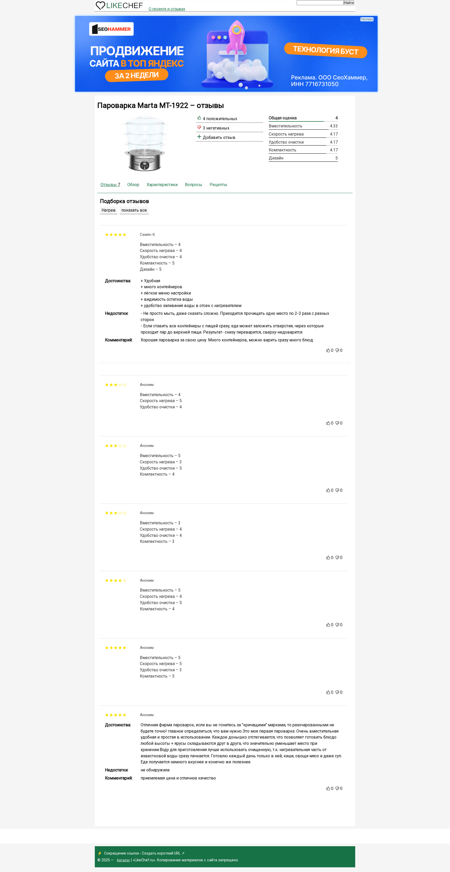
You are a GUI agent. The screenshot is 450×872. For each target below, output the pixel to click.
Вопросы (193, 184)
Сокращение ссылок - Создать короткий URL (142, 853)
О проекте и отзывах (167, 9)
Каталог (123, 860)
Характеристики (162, 184)
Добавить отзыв (219, 137)
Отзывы (110, 184)
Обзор (133, 184)
